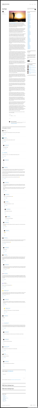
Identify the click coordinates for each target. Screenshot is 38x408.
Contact (35, 4)
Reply (3, 135)
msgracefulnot (5, 152)
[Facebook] (31, 405)
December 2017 (29, 46)
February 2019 (29, 38)
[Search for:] (31, 9)
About (32, 4)
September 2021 (29, 23)
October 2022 (29, 20)
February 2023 (29, 19)
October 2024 (29, 16)
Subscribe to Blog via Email (31, 55)
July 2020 (28, 28)
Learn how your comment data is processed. (16, 379)
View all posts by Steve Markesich (14, 123)
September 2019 (29, 34)
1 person (5, 178)
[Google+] (32, 405)
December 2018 (29, 39)
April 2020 (29, 30)
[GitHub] (33, 405)
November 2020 (29, 26)
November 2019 (29, 33)
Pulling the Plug (4, 399)
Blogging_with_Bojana (6, 346)
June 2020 (29, 29)
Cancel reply (25, 371)
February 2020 (29, 31)
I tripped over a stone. (6, 290)
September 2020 (29, 27)
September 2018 (29, 41)
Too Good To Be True (4, 396)
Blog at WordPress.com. (8, 405)
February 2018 (29, 45)
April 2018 (29, 44)
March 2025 (29, 15)
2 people (5, 141)
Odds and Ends (4, 395)
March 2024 (29, 17)
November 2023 (29, 18)
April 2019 (29, 37)
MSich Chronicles (5, 4)
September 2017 (29, 48)
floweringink (6, 201)
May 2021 (28, 24)
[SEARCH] (35, 9)
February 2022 (29, 22)
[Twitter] (30, 405)
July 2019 (28, 35)
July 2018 (28, 42)
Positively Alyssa (6, 273)
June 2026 (29, 13)
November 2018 (29, 40)
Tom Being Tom (5, 167)
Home (30, 4)
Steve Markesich (3, 12)
